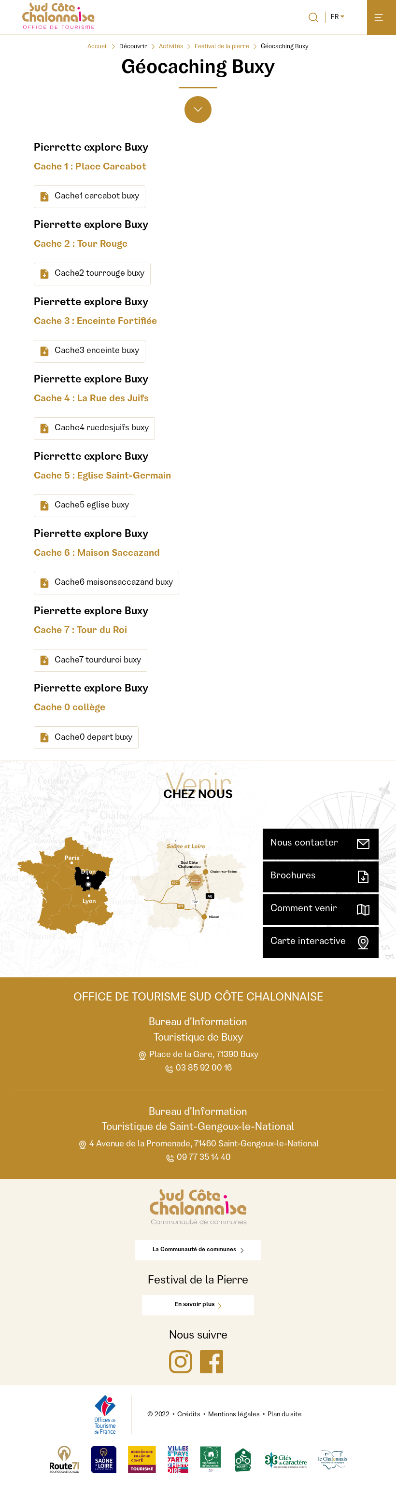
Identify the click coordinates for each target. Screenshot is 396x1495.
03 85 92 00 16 (204, 1068)
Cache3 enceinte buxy (97, 351)
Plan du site (285, 1414)
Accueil (97, 47)
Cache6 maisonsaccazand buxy (114, 582)
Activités (171, 47)
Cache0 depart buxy (93, 737)
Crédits (188, 1414)
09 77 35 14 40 (204, 1158)
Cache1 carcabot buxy (97, 196)
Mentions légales (234, 1414)
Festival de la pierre (222, 47)
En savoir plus (194, 1305)
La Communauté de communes (194, 1250)
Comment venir (303, 909)
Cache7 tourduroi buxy (98, 660)
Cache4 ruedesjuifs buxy (102, 428)
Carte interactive (308, 942)
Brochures (293, 876)
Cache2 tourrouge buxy (99, 273)
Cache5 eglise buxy (92, 505)
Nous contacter (304, 843)
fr (335, 17)
